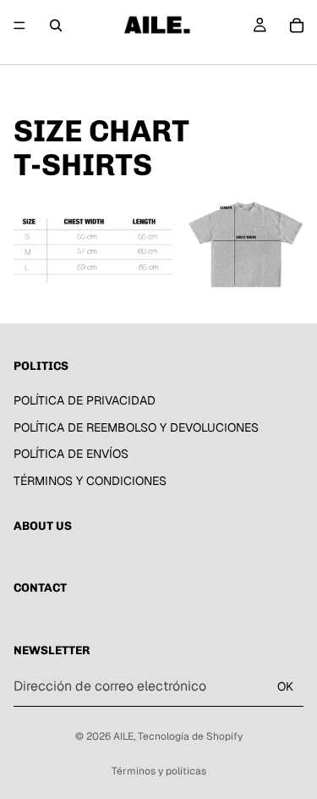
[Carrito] (296, 25)
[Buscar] (55, 25)
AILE (123, 736)
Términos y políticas (159, 771)
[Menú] (19, 25)
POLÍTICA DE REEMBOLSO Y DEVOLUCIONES (136, 427)
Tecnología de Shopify (190, 736)
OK (285, 686)
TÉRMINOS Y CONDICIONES (90, 480)
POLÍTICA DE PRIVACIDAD (85, 400)
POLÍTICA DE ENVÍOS (71, 454)
